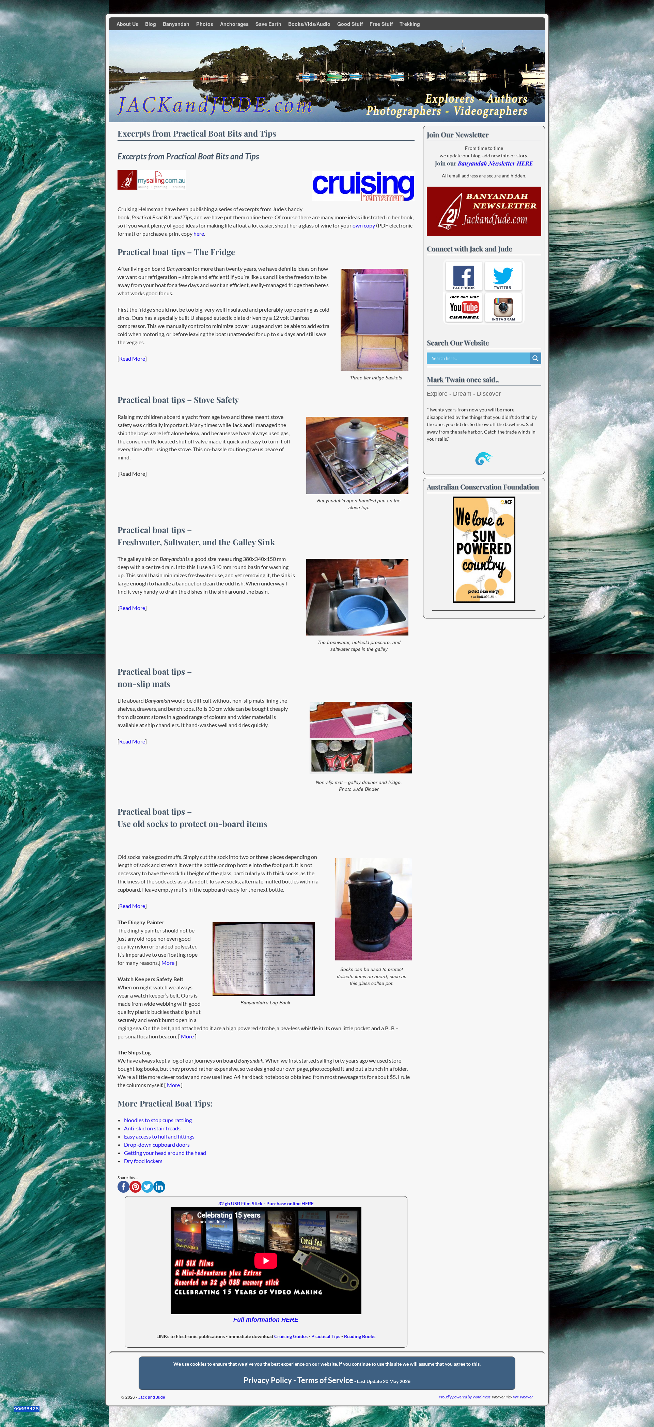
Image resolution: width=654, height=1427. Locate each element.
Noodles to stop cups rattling (158, 1120)
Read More (132, 358)
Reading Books (359, 1336)
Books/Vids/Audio (309, 23)
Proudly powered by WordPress (464, 1396)
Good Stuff (350, 23)
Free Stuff (381, 23)
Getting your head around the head (165, 1152)
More (167, 962)
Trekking (410, 23)
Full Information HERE (265, 1319)
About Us (127, 23)
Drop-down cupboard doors (157, 1144)
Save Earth (268, 23)
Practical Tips (325, 1336)
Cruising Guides (291, 1336)
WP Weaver (523, 1396)
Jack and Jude (151, 1397)
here (198, 233)
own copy (364, 225)
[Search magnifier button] (535, 358)
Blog (150, 23)
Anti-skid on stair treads (152, 1128)
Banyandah (176, 23)
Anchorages (234, 23)
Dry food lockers (143, 1161)
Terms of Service (325, 1380)
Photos (204, 23)
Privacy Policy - (270, 1380)
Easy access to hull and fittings (159, 1136)
